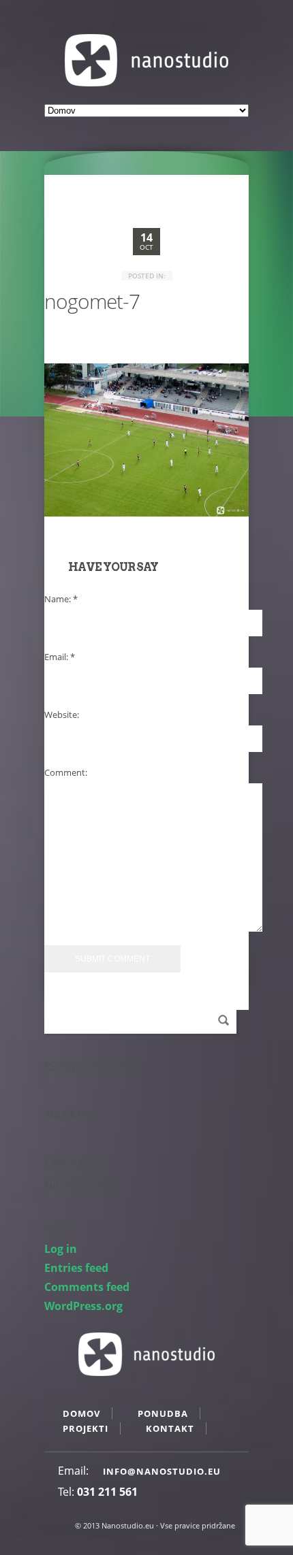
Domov (81, 1413)
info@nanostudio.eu (162, 1471)
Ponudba (163, 1413)
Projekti (85, 1428)
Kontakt (170, 1428)
